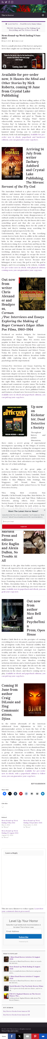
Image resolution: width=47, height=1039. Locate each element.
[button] (23, 511)
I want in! (23, 527)
